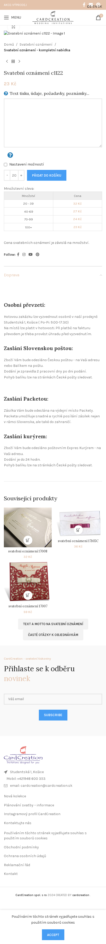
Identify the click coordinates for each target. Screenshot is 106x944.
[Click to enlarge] (13, 27)
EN (94, 6)
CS (89, 6)
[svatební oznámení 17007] (28, 581)
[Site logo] (53, 17)
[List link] (53, 779)
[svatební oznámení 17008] (28, 528)
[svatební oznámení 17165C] (78, 522)
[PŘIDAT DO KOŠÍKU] (27, 540)
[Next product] (19, 62)
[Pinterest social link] (37, 254)
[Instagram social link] (24, 254)
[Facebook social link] (84, 5)
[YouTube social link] (30, 254)
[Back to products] (13, 62)
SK (100, 6)
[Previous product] (7, 62)
